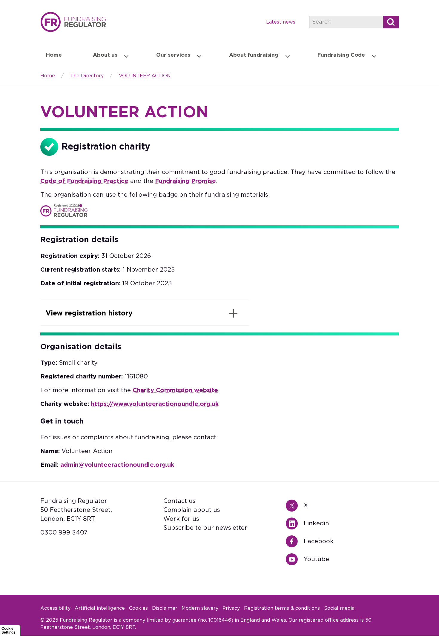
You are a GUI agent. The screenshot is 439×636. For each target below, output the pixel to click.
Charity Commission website (175, 390)
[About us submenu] (126, 55)
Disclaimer (164, 608)
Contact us (179, 501)
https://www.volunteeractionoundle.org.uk (155, 404)
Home (73, 22)
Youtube (295, 559)
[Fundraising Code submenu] (374, 55)
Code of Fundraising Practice (84, 181)
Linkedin (295, 523)
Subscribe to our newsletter (205, 528)
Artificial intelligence (100, 608)
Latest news (280, 22)
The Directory (87, 75)
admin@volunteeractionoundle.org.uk (117, 465)
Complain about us (191, 510)
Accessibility (55, 608)
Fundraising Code (341, 55)
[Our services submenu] (199, 55)
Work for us (181, 519)
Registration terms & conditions (282, 608)
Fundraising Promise (185, 181)
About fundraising (253, 55)
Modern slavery (200, 608)
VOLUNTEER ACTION (145, 75)
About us (105, 55)
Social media (339, 608)
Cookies (138, 608)
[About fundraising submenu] (287, 55)
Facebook (295, 541)
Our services (173, 55)
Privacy (231, 608)
